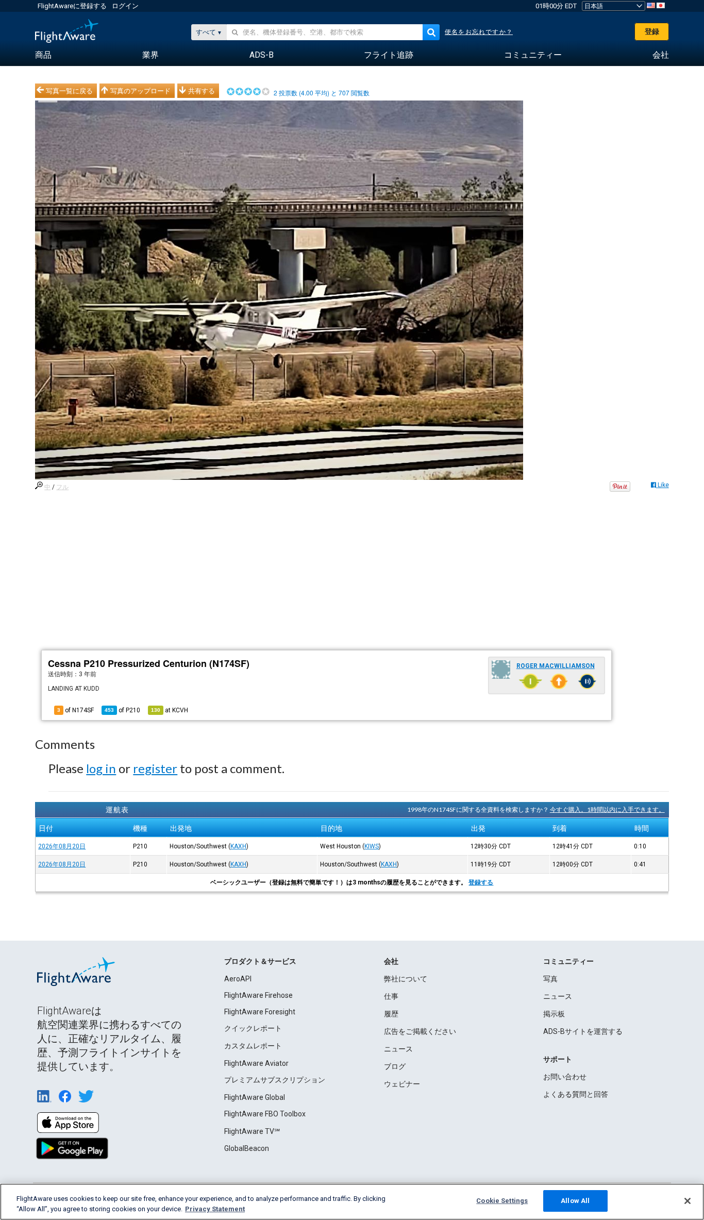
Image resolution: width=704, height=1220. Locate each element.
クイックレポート (253, 1028)
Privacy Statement (215, 1209)
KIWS (371, 846)
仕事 (391, 996)
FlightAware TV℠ (252, 1131)
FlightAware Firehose (258, 995)
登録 (652, 31)
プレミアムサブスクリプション (274, 1080)
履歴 (391, 1014)
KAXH (238, 846)
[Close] (687, 1201)
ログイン (125, 6)
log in (101, 768)
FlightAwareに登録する (72, 6)
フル (62, 487)
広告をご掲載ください (420, 1031)
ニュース (398, 1049)
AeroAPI (238, 979)
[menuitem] (43, 55)
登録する (480, 882)
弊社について (405, 979)
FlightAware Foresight (259, 1012)
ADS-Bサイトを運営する (583, 1031)
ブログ (395, 1066)
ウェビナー (402, 1084)
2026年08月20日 (62, 846)
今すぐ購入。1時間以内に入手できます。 (607, 809)
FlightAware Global (254, 1097)
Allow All (575, 1201)
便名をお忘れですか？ (479, 32)
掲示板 (554, 1014)
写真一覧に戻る (69, 91)
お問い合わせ (564, 1077)
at (169, 710)
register (155, 768)
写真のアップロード (140, 91)
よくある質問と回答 (575, 1094)
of (122, 710)
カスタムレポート (253, 1046)
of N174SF (75, 710)
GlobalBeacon (246, 1148)
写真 (550, 979)
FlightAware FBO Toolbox (265, 1114)
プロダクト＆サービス (260, 961)
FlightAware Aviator (256, 1063)
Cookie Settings (502, 1201)
